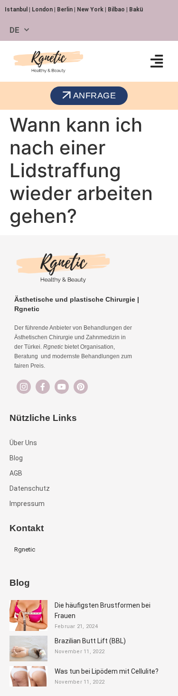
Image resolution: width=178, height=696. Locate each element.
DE (14, 30)
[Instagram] (24, 387)
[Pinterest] (81, 387)
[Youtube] (62, 387)
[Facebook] (43, 387)
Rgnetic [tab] (24, 549)
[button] (156, 61)
